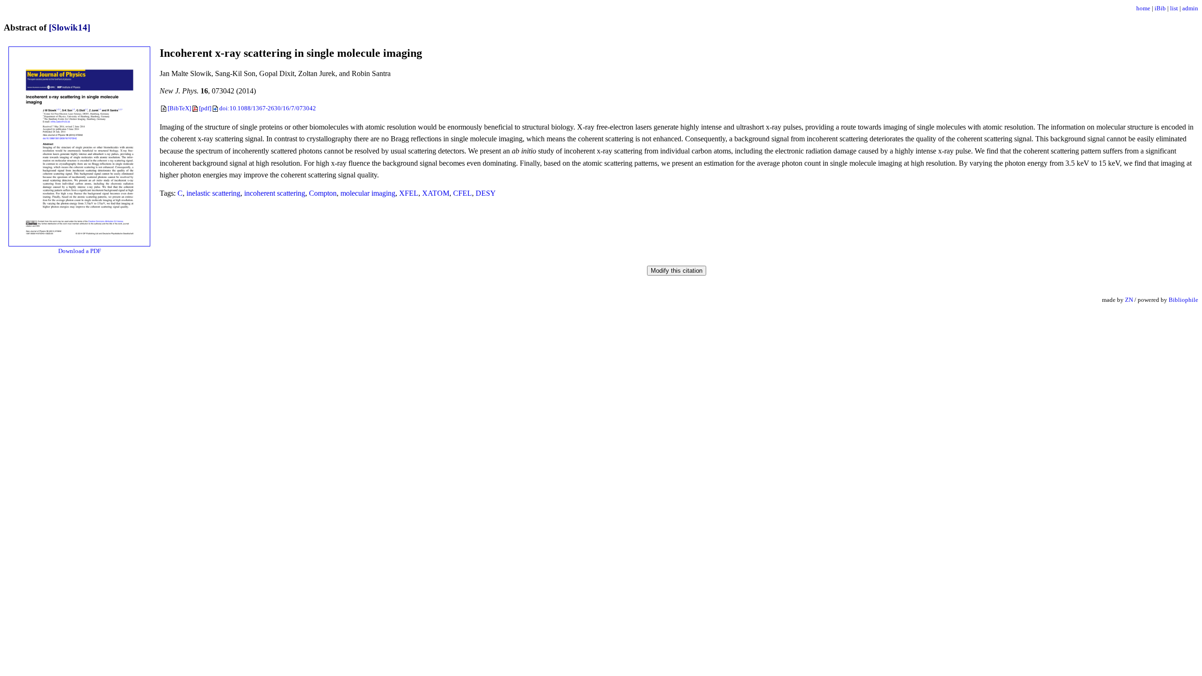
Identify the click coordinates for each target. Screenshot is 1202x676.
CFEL (462, 193)
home (1143, 8)
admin (1190, 8)
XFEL (408, 193)
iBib (1160, 8)
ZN (1129, 299)
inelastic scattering (213, 193)
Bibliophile (1183, 299)
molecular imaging (367, 193)
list (1174, 8)
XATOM (435, 193)
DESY (486, 193)
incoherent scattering (274, 193)
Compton (323, 193)
